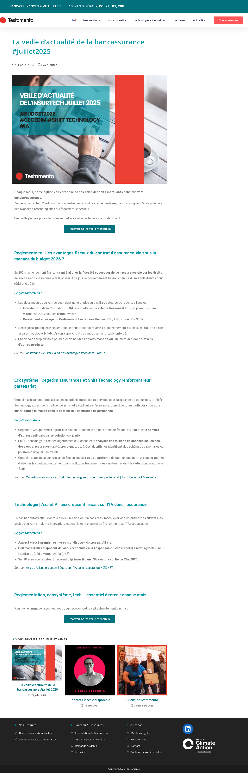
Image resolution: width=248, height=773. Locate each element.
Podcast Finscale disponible (90, 700)
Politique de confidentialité (146, 752)
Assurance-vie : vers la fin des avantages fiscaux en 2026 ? (65, 353)
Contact (135, 746)
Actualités (199, 20)
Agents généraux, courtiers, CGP (37, 739)
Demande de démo (86, 746)
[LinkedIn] (188, 729)
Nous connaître (117, 20)
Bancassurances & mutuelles (35, 733)
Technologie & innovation (149, 20)
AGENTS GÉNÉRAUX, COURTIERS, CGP (96, 6)
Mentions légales (140, 733)
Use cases (178, 20)
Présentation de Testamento (91, 733)
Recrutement (138, 739)
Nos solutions (91, 20)
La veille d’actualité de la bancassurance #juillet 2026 (37, 687)
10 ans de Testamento (142, 700)
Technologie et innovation (90, 739)
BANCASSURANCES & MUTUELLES (35, 6)
